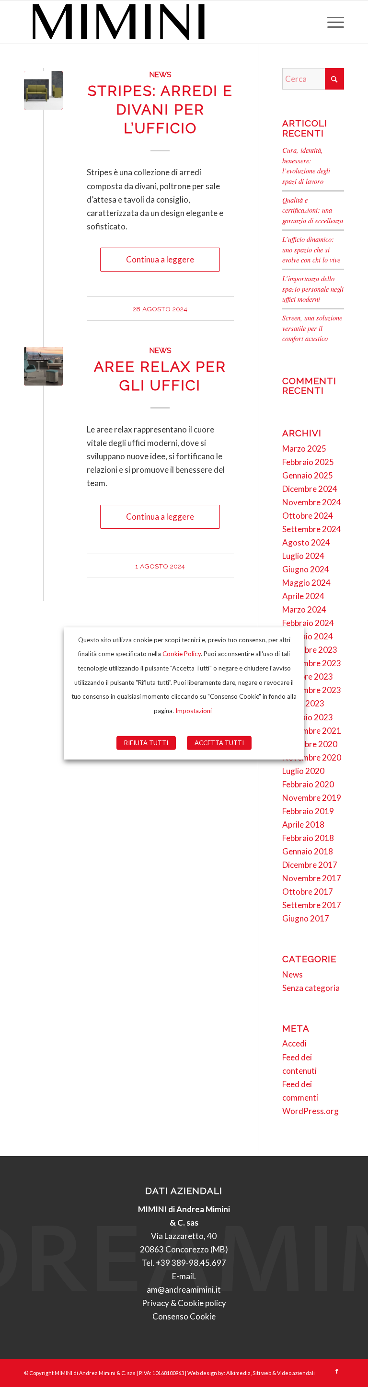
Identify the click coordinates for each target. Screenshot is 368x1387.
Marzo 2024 (304, 609)
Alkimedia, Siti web (248, 1373)
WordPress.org (310, 1111)
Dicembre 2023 (309, 650)
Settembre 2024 (311, 529)
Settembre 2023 (311, 690)
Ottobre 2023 (307, 676)
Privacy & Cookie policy (184, 1303)
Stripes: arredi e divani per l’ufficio (160, 109)
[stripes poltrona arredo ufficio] (43, 90)
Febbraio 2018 (308, 838)
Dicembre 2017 (309, 865)
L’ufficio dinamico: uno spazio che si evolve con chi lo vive (311, 249)
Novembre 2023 (311, 663)
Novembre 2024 (311, 502)
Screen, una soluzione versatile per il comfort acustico (312, 328)
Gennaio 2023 (307, 717)
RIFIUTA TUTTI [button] (146, 743)
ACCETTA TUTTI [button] (219, 743)
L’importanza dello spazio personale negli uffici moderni (313, 289)
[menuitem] (331, 22)
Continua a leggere (160, 259)
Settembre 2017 (311, 905)
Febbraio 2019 (308, 811)
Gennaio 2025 (307, 475)
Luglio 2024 (303, 556)
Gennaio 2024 (307, 636)
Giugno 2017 (305, 918)
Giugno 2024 (305, 569)
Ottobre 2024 (307, 516)
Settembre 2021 (311, 731)
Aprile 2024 (303, 596)
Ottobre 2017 (307, 892)
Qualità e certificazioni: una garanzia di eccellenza (312, 210)
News (160, 74)
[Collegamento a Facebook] (337, 1371)
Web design (202, 1373)
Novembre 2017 (311, 878)
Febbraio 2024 (308, 623)
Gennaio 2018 (307, 851)
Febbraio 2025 (308, 462)
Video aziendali (296, 1373)
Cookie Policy (181, 654)
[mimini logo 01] (118, 22)
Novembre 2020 (311, 757)
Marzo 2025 (304, 448)
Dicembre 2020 (309, 744)
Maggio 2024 (306, 583)
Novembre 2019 (311, 798)
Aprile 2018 (303, 824)
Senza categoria (311, 988)
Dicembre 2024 (309, 489)
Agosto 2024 (306, 542)
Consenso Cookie (184, 1316)
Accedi (294, 1043)
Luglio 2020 (303, 771)
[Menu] (331, 22)
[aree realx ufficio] (43, 366)
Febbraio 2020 (308, 784)
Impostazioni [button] (193, 711)
